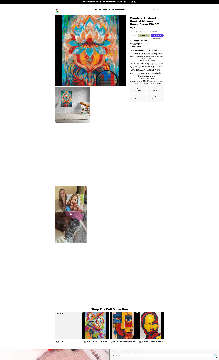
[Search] (158, 9)
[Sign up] (215, 356)
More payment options (157, 38)
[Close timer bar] (217, 1)
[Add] (80, 337)
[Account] (160, 9)
